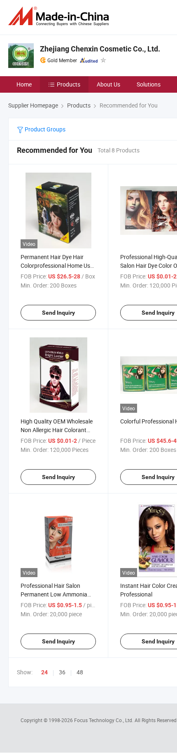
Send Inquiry (58, 312)
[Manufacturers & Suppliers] (60, 16)
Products (68, 84)
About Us (108, 84)
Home (24, 84)
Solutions (149, 84)
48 (80, 672)
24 (44, 672)
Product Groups (44, 129)
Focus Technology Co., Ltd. (104, 720)
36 (62, 672)
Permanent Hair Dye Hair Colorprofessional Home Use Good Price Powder (57, 265)
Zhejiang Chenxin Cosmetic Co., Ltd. (100, 48)
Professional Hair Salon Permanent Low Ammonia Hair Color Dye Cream (54, 594)
